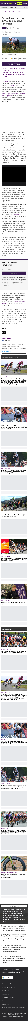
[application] (14, 174)
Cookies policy (5, 994)
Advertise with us (6, 1004)
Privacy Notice (22, 279)
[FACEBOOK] (3, 341)
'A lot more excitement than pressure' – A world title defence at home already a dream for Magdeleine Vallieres (14, 948)
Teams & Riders (12, 11)
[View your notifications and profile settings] (15, 3)
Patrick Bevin (5, 14)
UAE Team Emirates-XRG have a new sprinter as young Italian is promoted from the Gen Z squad (14, 928)
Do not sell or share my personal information (13, 1007)
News (3, 28)
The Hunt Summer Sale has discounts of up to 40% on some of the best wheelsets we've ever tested (14, 959)
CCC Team (20, 11)
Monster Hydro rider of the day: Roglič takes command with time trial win (13, 74)
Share (5, 58)
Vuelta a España (14, 7)
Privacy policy (5, 990)
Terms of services (20, 277)
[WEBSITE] (6, 341)
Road (3, 332)
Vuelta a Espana (9, 85)
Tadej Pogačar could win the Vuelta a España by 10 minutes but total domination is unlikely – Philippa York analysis (15, 938)
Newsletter (23, 58)
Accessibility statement (8, 997)
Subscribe (19, 3)
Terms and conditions (7, 984)
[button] (26, 3)
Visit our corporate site (14, 972)
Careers (4, 1001)
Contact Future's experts (8, 987)
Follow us (15, 58)
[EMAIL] (9, 341)
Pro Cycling (4, 11)
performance (18, 214)
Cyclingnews (11, 27)
